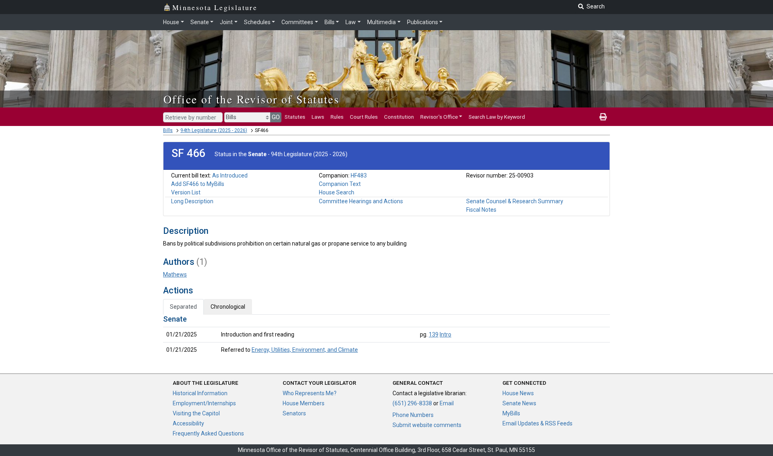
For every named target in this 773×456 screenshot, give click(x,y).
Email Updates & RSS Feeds (537, 423)
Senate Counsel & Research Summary (514, 201)
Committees (297, 22)
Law (350, 22)
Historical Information (200, 393)
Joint (226, 22)
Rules (337, 116)
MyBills (511, 413)
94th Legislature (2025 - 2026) (213, 130)
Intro (445, 334)
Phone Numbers (413, 415)
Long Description (192, 201)
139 (433, 334)
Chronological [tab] (228, 306)
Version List (185, 192)
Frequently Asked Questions (208, 433)
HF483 (359, 175)
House (171, 22)
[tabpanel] (386, 336)
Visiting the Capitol (196, 413)
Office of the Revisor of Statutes (251, 99)
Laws (318, 116)
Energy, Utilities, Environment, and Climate (305, 350)
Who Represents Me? (310, 393)
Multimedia (381, 22)
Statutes (295, 116)
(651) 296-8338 (412, 403)
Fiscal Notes (481, 209)
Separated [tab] (183, 306)
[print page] (603, 117)
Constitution (399, 116)
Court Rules (364, 116)
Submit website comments (427, 425)
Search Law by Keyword (497, 116)
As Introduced (230, 175)
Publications (422, 22)
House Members (303, 403)
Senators (294, 413)
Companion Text (340, 184)
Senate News (519, 403)
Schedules (257, 22)
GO (276, 117)
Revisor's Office (439, 116)
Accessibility (188, 423)
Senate (199, 22)
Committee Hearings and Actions (361, 201)
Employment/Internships (204, 403)
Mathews (175, 274)
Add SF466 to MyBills (197, 184)
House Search (336, 192)
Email (447, 403)
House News (518, 393)
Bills (329, 22)
